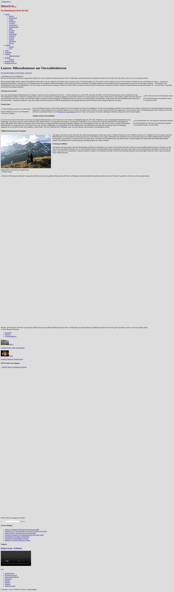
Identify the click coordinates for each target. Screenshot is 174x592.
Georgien (12, 23)
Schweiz (11, 38)
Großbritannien (14, 27)
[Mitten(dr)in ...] (6, 2)
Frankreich (12, 21)
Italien (11, 29)
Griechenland (13, 25)
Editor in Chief (14, 73)
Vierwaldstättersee (10, 336)
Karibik (11, 47)
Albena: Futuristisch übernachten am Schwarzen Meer (22, 529)
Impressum (8, 579)
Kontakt (11, 59)
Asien (7, 50)
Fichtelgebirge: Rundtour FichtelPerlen (17, 537)
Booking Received (11, 63)
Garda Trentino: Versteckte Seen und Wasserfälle (20, 533)
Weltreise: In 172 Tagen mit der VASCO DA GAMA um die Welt (26, 531)
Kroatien (11, 30)
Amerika (7, 45)
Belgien (11, 16)
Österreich (12, 36)
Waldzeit (7, 54)
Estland (11, 20)
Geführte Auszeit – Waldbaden (11, 548)
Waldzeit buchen (14, 56)
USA (10, 49)
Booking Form (9, 61)
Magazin (7, 58)
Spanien (11, 40)
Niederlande (13, 34)
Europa (7, 14)
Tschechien (12, 41)
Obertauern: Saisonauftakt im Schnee (16, 538)
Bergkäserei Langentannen (66, 112)
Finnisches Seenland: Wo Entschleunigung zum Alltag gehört (24, 535)
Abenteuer (8, 333)
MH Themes (32, 589)
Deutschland (13, 18)
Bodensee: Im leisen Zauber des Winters (17, 540)
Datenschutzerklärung (12, 577)
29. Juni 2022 (5, 73)
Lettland (11, 32)
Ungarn (11, 43)
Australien (8, 52)
